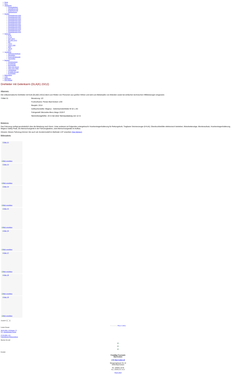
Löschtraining (12, 70)
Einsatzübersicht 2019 (14, 27)
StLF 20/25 (11, 39)
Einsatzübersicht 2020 (14, 25)
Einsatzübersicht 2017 (14, 30)
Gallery (124, 325)
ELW (9, 35)
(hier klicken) (77, 132)
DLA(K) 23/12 (12, 40)
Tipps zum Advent (13, 67)
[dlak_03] (6, 164)
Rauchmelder (12, 65)
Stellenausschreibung (14, 53)
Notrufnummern (13, 62)
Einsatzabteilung (13, 7)
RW (9, 42)
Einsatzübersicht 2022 (14, 22)
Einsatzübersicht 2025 (14, 17)
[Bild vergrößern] (7, 161)
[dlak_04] (6, 186)
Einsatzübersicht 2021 (14, 24)
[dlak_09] (6, 297)
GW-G (10, 44)
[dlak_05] (6, 209)
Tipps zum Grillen (13, 68)
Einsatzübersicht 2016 (14, 32)
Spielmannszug (12, 12)
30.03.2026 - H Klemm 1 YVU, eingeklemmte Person (9, 331)
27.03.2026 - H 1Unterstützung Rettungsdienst (9, 336)
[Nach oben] (118, 372)
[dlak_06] (6, 231)
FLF (9, 50)
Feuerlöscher (12, 63)
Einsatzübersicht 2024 (14, 19)
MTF (9, 47)
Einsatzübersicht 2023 (14, 20)
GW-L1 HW (11, 45)
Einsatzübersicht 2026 (14, 15)
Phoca (119, 325)
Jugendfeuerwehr (13, 9)
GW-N (10, 48)
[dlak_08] (6, 275)
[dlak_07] (6, 253)
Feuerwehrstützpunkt (14, 57)
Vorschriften (11, 58)
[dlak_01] (6, 142)
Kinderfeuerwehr (13, 10)
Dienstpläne (11, 55)
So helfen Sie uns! (13, 72)
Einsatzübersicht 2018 (14, 29)
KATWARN (11, 73)
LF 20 (10, 37)
